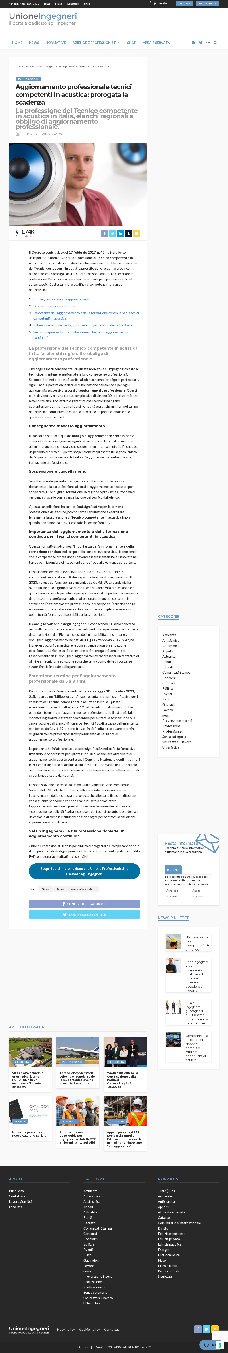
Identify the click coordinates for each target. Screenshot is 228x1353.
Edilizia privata (169, 1239)
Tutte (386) (166, 1191)
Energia (163, 1250)
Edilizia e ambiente (171, 1234)
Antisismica (170, 640)
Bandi (166, 662)
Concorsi (169, 678)
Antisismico (170, 646)
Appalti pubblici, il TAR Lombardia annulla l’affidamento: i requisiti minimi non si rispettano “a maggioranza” (124, 1139)
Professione (171, 726)
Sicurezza (165, 1276)
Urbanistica (170, 747)
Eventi (167, 694)
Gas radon (169, 704)
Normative (56, 43)
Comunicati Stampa (176, 672)
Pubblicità (16, 1191)
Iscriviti (173, 869)
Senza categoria (174, 737)
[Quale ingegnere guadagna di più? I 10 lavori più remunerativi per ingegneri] (173, 1006)
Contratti (169, 683)
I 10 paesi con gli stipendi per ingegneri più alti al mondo (197, 943)
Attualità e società (171, 1212)
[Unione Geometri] (43, 19)
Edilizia (20, 1121)
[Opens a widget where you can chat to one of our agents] (211, 1345)
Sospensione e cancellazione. (54, 306)
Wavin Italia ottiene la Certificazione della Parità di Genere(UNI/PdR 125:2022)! (122, 1079)
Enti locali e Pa (169, 1255)
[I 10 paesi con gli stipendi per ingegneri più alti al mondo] (173, 941)
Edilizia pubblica (169, 1244)
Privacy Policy (64, 1329)
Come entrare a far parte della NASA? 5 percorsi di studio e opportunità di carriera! (197, 1048)
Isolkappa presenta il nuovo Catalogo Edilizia (29, 1134)
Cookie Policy (89, 1329)
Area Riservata (156, 43)
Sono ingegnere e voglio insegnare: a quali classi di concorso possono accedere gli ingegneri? (197, 976)
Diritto (163, 1228)
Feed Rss (15, 1207)
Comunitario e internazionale (179, 1223)
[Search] (215, 42)
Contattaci (73, 3)
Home (46, 3)
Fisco (166, 699)
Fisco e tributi (168, 1266)
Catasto (168, 667)
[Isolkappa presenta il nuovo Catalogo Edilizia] (30, 1111)
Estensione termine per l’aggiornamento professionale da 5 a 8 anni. (83, 325)
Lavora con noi (20, 1201)
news (166, 715)
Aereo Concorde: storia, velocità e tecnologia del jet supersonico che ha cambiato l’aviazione (78, 1078)
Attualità (22, 1062)
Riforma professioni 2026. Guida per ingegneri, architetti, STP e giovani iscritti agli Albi (78, 1137)
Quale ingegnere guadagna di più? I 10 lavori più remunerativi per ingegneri (197, 1013)
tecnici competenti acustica (76, 889)
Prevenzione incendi (177, 721)
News (58, 3)
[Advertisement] (78, 974)
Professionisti (28, 79)
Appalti (167, 651)
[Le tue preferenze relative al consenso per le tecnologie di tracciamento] (220, 1345)
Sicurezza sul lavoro (177, 742)
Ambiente (169, 635)
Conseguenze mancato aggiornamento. (62, 299)
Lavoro (167, 710)
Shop (87, 3)
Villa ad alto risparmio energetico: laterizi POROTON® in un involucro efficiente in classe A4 (28, 1079)
